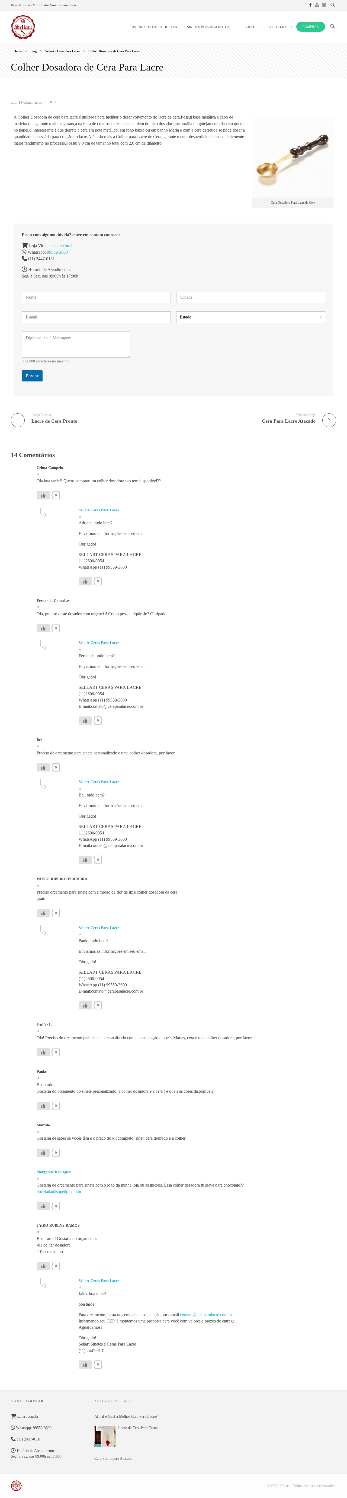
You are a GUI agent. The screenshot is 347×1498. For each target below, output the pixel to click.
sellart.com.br (63, 245)
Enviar (32, 375)
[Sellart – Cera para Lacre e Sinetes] (16, 1485)
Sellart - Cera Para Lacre (62, 51)
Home (18, 51)
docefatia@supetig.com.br (59, 1191)
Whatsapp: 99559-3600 (33, 1428)
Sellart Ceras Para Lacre (99, 510)
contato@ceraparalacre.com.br (206, 1314)
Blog (33, 51)
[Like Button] (51, 102)
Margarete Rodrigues (54, 1172)
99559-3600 (57, 252)
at (38, 474)
